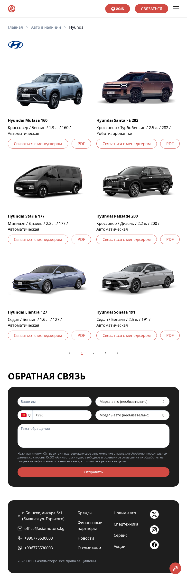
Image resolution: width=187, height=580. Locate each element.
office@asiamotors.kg (44, 528)
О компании (89, 548)
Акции (119, 546)
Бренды (85, 513)
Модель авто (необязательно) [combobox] (124, 415)
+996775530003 (38, 538)
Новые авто (125, 513)
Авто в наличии (46, 27)
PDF (81, 143)
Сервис (120, 535)
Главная (15, 27)
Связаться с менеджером (38, 143)
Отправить (93, 472)
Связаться (151, 8)
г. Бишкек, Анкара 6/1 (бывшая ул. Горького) (43, 515)
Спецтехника (126, 524)
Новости (86, 538)
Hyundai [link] (76, 27)
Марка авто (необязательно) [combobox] (123, 401)
